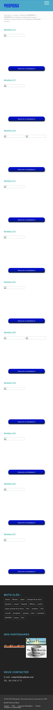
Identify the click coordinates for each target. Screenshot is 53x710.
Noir (42, 608)
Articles (7, 599)
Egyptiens (8, 604)
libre (27, 608)
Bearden (15, 599)
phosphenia (16, 613)
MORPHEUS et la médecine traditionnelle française (20, 17)
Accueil (15, 15)
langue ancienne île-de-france (14, 608)
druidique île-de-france (34, 599)
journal (40, 604)
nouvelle (8, 613)
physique (26, 613)
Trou (22, 617)
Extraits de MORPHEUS (27, 15)
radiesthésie (40, 613)
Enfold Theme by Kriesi (11, 703)
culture (22, 599)
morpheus (35, 608)
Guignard (24, 604)
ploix (33, 613)
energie (16, 604)
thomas (16, 617)
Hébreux (32, 604)
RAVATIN (8, 617)
